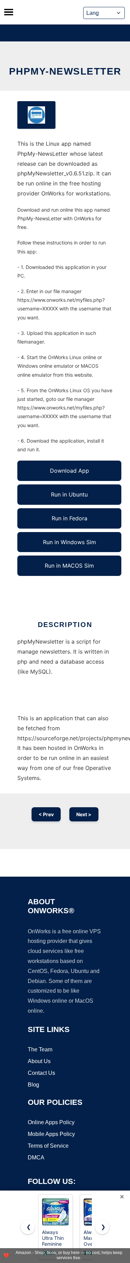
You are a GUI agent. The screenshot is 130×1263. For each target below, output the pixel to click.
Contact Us (41, 1073)
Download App (69, 470)
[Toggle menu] (8, 12)
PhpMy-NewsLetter (65, 71)
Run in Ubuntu (69, 494)
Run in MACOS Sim (69, 565)
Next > (84, 814)
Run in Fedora (69, 518)
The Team (40, 1049)
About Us (39, 1061)
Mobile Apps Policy (51, 1134)
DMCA (36, 1157)
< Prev (46, 814)
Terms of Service (48, 1146)
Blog (33, 1085)
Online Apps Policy (51, 1122)
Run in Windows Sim (69, 542)
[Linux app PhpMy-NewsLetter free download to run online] (36, 115)
